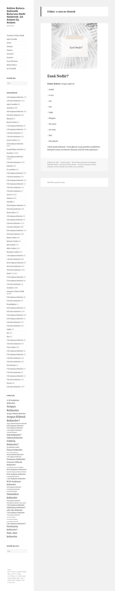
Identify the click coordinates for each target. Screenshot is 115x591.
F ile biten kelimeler (14, 177)
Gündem (10, 50)
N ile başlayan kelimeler (13, 489)
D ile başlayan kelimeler (15, 144)
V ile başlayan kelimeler (15, 369)
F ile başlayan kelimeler (15, 173)
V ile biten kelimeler (14, 372)
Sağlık (9, 329)
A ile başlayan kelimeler (15, 97)
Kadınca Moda (12, 238)
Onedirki (10, 288)
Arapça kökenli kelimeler (16, 413)
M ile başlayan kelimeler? (14, 487)
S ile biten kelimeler (14, 326)
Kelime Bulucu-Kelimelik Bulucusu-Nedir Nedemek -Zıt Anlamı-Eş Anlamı (16, 15)
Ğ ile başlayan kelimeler (15, 184)
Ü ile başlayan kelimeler (15, 354)
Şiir (8, 333)
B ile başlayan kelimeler (15, 111)
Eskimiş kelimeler (15, 437)
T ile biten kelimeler (14, 344)
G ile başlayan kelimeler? (13, 467)
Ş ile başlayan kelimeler (15, 319)
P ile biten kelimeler (14, 301)
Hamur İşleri (11, 213)
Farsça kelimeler (14, 449)
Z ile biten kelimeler (14, 387)
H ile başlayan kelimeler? (17, 469)
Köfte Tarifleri (12, 248)
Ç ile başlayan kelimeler (15, 129)
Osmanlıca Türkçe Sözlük (15, 35)
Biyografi (10, 119)
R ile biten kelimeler (14, 311)
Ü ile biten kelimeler (14, 362)
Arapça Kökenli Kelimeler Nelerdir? (17, 423)
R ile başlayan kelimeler (15, 308)
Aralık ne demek (84, 164)
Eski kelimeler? (14, 434)
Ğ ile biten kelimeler (14, 191)
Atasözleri (10, 54)
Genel (9, 195)
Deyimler (10, 58)
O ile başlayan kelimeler (15, 277)
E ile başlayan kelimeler (15, 157)
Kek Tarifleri (11, 245)
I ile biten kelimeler (13, 223)
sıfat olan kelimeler (15, 510)
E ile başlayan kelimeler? (14, 430)
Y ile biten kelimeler (14, 380)
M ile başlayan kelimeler (15, 263)
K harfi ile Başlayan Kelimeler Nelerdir (16, 472)
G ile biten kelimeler (14, 187)
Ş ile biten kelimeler (14, 322)
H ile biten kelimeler (14, 209)
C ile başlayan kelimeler (15, 126)
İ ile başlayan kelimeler (15, 220)
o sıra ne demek (78, 167)
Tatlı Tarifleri (11, 347)
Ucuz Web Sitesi (12, 61)
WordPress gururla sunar (56, 182)
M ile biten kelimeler (14, 266)
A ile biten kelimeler (14, 101)
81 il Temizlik (11, 69)
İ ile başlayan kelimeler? (16, 523)
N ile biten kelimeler (14, 270)
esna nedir (68, 167)
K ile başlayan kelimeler (15, 230)
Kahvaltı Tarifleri (13, 241)
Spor (8, 337)
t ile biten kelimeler (11, 517)
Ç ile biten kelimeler (14, 133)
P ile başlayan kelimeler (15, 297)
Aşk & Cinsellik (12, 39)
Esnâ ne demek (59, 167)
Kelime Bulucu (12, 65)
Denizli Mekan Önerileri (15, 149)
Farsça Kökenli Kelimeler (12, 452)
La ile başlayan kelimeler (13, 476)
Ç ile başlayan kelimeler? (12, 521)
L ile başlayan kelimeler (15, 256)
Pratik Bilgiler (11, 304)
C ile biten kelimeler (14, 137)
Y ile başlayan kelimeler (15, 376)
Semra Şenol (22, 503)
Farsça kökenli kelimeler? (15, 455)
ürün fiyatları (11, 365)
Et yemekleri (11, 170)
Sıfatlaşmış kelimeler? (16, 507)
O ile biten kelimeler (14, 284)
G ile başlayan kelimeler (15, 180)
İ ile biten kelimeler (13, 227)
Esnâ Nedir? (58, 76)
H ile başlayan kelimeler (15, 205)
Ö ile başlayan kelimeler (15, 281)
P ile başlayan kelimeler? (13, 500)
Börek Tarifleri (12, 122)
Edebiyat (10, 46)
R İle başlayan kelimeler (13, 503)
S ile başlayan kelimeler (15, 315)
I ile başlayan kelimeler (15, 216)
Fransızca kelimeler (16, 459)
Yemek (9, 383)
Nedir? (9, 43)
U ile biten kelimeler (14, 358)
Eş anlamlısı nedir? (13, 447)
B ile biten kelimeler (14, 115)
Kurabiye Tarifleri (13, 252)
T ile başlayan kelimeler (15, 340)
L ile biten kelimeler (14, 259)
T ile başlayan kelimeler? (13, 515)
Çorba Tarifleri (12, 140)
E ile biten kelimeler (14, 162)
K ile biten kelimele (13, 234)
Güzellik (9, 202)
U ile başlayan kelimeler (15, 351)
